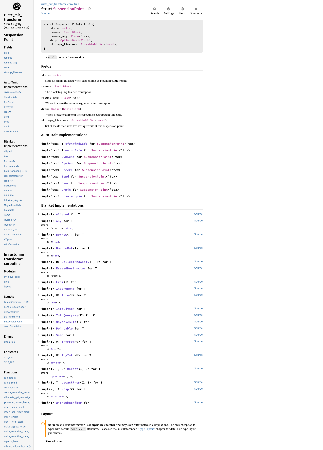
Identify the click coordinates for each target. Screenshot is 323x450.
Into (65, 295)
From (59, 282)
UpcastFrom (57, 376)
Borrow (61, 234)
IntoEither (65, 309)
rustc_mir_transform (53, 4)
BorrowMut (64, 248)
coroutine (73, 4)
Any (59, 221)
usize (66, 28)
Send (65, 176)
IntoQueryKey (67, 315)
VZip (65, 389)
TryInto (68, 355)
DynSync (68, 163)
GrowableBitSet (92, 44)
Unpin (66, 190)
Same (59, 335)
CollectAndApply (75, 262)
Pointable (64, 328)
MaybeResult (66, 322)
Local (110, 44)
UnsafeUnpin (72, 196)
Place (74, 36)
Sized (68, 228)
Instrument (65, 288)
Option (65, 40)
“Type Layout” (146, 429)
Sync (65, 183)
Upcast (72, 369)
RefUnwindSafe (75, 144)
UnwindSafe (72, 150)
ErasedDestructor (71, 268)
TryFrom (68, 341)
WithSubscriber (69, 403)
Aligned (62, 214)
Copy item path (89, 9)
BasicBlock (72, 32)
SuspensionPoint (110, 144)
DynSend (68, 157)
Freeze (67, 170)
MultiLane (57, 396)
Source (45, 13)
